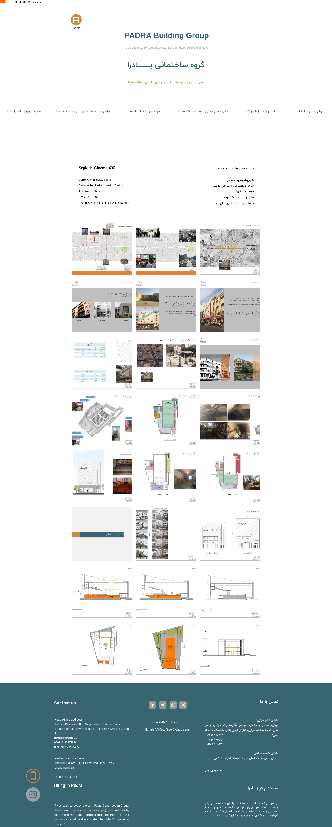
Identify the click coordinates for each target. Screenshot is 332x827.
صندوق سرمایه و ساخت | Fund (24, 111)
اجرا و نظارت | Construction (144, 111)
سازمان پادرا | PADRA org (311, 111)
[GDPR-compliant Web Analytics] (7, 2)
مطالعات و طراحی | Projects (263, 111)
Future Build (135, 82)
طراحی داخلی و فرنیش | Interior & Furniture (203, 111)
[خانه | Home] (76, 19)
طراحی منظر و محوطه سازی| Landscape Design (83, 111)
